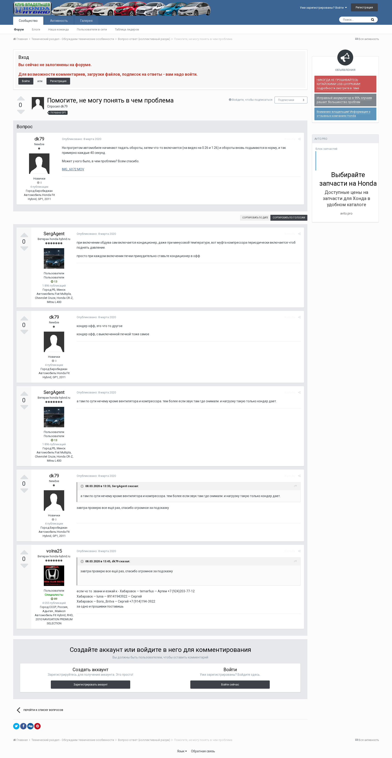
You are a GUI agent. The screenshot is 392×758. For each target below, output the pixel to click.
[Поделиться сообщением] (299, 139)
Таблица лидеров (127, 29)
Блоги (36, 29)
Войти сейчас (230, 684)
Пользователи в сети (92, 29)
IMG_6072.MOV (73, 169)
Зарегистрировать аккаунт (91, 684)
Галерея (86, 21)
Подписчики (286, 100)
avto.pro (346, 213)
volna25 (54, 551)
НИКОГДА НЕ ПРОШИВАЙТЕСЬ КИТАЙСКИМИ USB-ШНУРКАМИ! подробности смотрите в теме (338, 84)
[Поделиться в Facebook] (23, 726)
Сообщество (28, 21)
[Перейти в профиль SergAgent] (54, 258)
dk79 (64, 106)
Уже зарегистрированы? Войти (322, 7)
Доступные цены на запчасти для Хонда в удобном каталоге (346, 198)
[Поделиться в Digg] (30, 726)
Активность (59, 21)
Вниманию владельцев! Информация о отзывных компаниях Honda (343, 114)
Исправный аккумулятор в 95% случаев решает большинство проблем (344, 100)
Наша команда (58, 29)
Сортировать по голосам (289, 217)
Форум (19, 29)
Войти (26, 81)
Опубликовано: (81, 139)
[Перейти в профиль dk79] (38, 103)
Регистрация (364, 7)
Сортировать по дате (255, 217)
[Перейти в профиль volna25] (54, 575)
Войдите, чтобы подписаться (252, 99)
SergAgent (54, 233)
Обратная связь (203, 751)
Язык (181, 751)
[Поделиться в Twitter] (16, 726)
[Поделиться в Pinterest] (37, 726)
